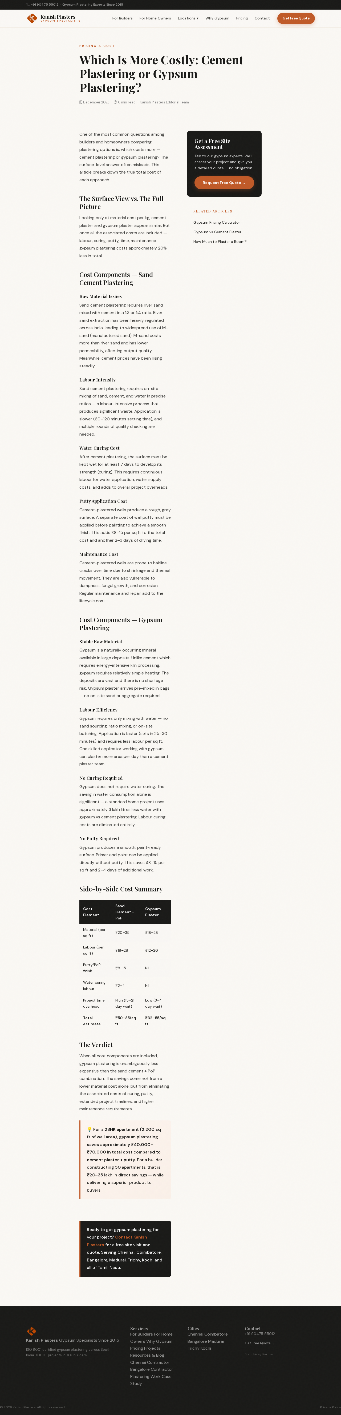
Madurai (216, 1341)
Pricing (242, 18)
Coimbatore (216, 1334)
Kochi (206, 1348)
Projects (152, 1348)
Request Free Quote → (224, 182)
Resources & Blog (147, 1355)
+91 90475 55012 (44, 4)
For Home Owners (155, 18)
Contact (262, 18)
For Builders (122, 18)
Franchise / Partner (259, 1354)
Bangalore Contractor (151, 1369)
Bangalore (197, 1341)
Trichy (194, 1348)
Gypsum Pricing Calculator (216, 222)
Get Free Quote (296, 18)
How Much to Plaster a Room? (220, 241)
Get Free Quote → (260, 1343)
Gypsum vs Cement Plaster (217, 232)
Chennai (195, 1334)
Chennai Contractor (149, 1362)
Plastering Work (145, 1376)
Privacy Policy (330, 1407)
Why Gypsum (217, 18)
